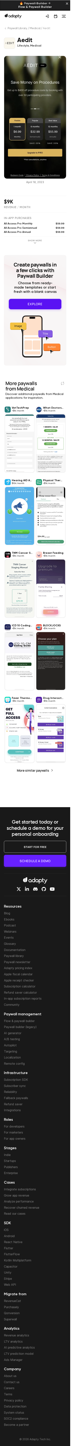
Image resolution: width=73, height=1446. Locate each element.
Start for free (35, 847)
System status (14, 1412)
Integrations (12, 1110)
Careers (9, 1388)
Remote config (14, 1063)
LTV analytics (13, 1341)
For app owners (14, 1138)
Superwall (10, 1319)
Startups (10, 1161)
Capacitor (10, 1266)
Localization (12, 1057)
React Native (13, 1242)
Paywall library (14, 956)
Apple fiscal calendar (18, 974)
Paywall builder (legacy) (20, 1027)
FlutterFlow (12, 1254)
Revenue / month (17, 207)
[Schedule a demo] (56, 16)
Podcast (10, 925)
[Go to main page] (13, 15)
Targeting (10, 1051)
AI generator (12, 1033)
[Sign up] (47, 16)
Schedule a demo (35, 861)
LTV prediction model (19, 1353)
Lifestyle (23, 45)
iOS (6, 1230)
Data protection (15, 1406)
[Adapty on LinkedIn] (27, 889)
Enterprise (11, 1173)
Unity (7, 1272)
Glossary (10, 944)
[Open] (64, 16)
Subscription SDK (16, 1080)
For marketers (13, 1132)
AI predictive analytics (19, 1347)
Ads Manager (13, 1360)
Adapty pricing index (18, 968)
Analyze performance (19, 1201)
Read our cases (14, 1213)
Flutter (8, 1248)
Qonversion (12, 1313)
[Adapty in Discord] (35, 889)
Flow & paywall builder (19, 1021)
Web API (10, 1284)
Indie (7, 1155)
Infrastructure (16, 1073)
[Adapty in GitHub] (44, 889)
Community (11, 1005)
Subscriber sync (15, 1086)
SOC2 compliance (16, 1418)
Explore (35, 304)
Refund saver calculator (20, 992)
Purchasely (11, 1307)
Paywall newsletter (17, 962)
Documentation (14, 950)
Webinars (10, 931)
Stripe (8, 1278)
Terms (8, 1394)
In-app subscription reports (23, 998)
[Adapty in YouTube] (52, 889)
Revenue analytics (16, 1335)
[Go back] (6, 29)
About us (10, 1376)
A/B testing (12, 1039)
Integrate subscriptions (20, 1189)
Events (9, 937)
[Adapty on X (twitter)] (19, 889)
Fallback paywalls (16, 1098)
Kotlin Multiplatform (17, 1260)
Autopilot (10, 1045)
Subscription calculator (19, 986)
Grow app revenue (16, 1195)
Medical (35, 28)
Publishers (11, 1167)
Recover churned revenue (21, 1207)
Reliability (10, 1092)
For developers (14, 1126)
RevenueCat (12, 1301)
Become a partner (16, 1425)
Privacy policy (13, 1400)
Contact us (11, 1382)
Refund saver (13, 1104)
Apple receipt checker (19, 980)
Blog (7, 913)
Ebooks (9, 919)
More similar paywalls (33, 770)
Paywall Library (17, 28)
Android (9, 1236)
